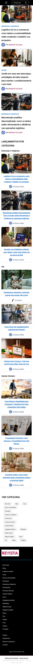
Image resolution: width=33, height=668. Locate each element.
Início (4, 597)
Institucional (6, 638)
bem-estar (7, 503)
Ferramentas (8, 518)
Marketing (23, 529)
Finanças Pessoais (10, 522)
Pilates (5, 619)
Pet (6, 540)
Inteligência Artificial (10, 529)
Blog (17, 503)
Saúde (13, 540)
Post (4, 622)
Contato (5, 644)
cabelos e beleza (8, 571)
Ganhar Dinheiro (9, 525)
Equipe (5, 635)
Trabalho (23, 540)
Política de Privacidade (11, 658)
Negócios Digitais (9, 536)
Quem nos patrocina (9, 641)
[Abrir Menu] (6, 2)
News (20, 536)
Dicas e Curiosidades (10, 507)
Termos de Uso (23, 658)
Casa (24, 503)
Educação (7, 511)
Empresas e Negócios (10, 514)
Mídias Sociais (9, 533)
